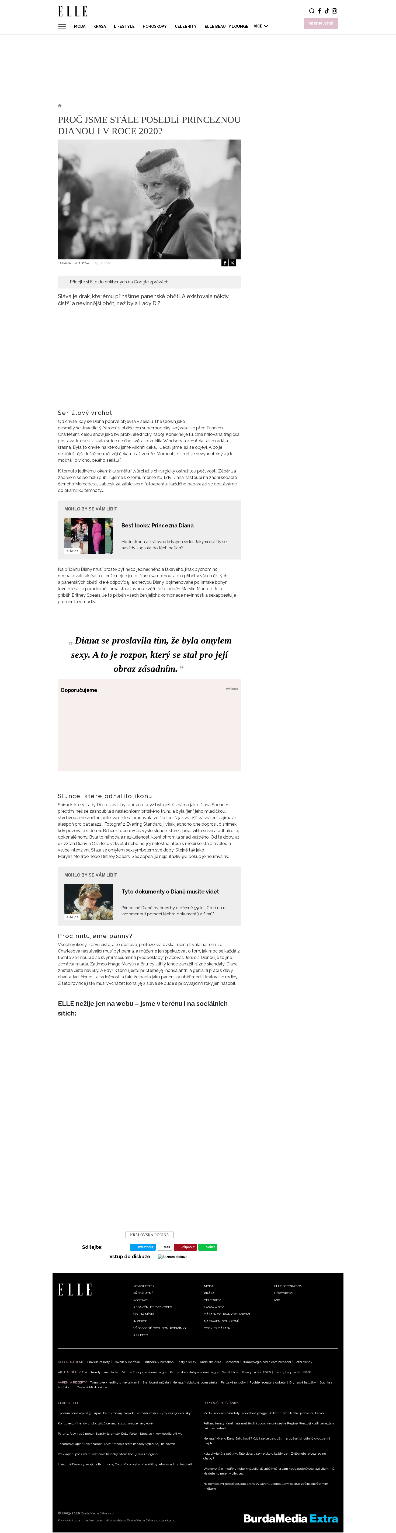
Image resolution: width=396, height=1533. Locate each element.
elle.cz (72, 551)
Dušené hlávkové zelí (92, 1387)
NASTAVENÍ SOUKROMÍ (221, 1321)
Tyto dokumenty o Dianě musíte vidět (170, 891)
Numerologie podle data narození (266, 1362)
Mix (277, 1300)
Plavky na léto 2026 (256, 1372)
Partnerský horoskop (158, 1362)
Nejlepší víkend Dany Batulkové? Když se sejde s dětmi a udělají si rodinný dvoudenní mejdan (266, 1441)
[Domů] (75, 1289)
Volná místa (143, 1314)
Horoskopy (155, 26)
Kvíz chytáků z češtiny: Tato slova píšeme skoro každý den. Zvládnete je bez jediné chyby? (264, 1456)
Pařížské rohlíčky (233, 1382)
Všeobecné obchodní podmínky (159, 1328)
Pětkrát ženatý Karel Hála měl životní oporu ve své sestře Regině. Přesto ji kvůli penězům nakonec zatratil (268, 1425)
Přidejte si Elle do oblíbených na (119, 281)
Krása (99, 26)
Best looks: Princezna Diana (157, 525)
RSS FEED (140, 1335)
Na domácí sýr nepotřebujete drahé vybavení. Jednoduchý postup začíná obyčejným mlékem (265, 1486)
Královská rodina (149, 1235)
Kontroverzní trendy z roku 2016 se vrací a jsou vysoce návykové (105, 1423)
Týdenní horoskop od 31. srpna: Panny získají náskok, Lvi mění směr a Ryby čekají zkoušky (124, 1413)
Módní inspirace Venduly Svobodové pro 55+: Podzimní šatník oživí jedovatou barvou (264, 1413)
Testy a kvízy (186, 1362)
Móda (79, 26)
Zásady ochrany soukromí (227, 1314)
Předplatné (143, 1293)
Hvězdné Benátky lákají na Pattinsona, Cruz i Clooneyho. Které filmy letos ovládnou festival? (125, 1464)
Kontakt (140, 1300)
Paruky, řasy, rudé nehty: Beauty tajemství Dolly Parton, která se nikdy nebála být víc (120, 1433)
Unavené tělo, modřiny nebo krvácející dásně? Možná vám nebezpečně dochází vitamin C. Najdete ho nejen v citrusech (269, 1471)
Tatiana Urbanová (74, 263)
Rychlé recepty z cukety (267, 1382)
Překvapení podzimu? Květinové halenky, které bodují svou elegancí (108, 1454)
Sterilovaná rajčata (156, 1382)
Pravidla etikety (98, 1362)
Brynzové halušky (302, 1382)
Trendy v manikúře (104, 1372)
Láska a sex (214, 1307)
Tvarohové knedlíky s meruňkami (114, 1382)
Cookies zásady (217, 1328)
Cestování (232, 1362)
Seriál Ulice (230, 1372)
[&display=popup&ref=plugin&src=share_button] (224, 262)
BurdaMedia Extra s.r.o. (97, 1513)
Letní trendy (303, 1362)
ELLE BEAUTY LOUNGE (226, 26)
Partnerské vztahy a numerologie (194, 1372)
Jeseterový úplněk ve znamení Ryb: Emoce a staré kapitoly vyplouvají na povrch (116, 1444)
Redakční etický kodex (152, 1307)
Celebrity (186, 26)
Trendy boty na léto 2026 (292, 1372)
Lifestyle (124, 26)
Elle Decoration (288, 1286)
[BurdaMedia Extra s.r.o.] (291, 1518)
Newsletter (144, 1286)
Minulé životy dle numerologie (144, 1372)
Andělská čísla (210, 1362)
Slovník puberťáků (126, 1362)
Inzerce (140, 1321)
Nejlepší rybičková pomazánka (194, 1382)
